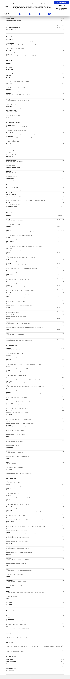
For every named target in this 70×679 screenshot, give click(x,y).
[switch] (30, 14)
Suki (42, 677)
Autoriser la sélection (61, 5)
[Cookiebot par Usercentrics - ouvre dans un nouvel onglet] (6, 14)
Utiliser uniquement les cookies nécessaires (61, 9)
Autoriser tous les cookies (61, 2)
